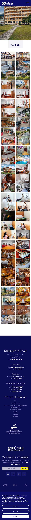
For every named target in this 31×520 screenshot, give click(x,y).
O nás (15, 400)
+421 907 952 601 (17, 369)
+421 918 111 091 (17, 388)
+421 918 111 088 (17, 389)
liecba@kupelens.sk (17, 386)
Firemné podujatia (15, 409)
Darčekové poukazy (15, 407)
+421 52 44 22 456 (16, 391)
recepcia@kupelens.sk (17, 376)
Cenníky (15, 414)
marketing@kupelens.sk (17, 367)
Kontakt (15, 416)
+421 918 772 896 (17, 378)
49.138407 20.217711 (16, 359)
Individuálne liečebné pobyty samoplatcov (15, 405)
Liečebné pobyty (15, 403)
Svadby (15, 412)
